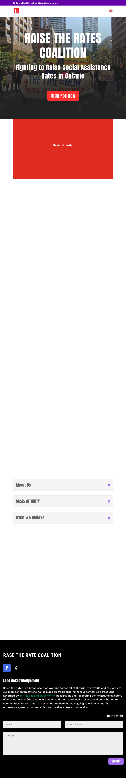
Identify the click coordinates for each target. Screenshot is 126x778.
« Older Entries (22, 636)
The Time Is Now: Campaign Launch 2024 (50, 615)
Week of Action (47, 621)
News (63, 158)
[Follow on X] (15, 668)
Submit (116, 761)
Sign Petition (63, 96)
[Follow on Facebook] (7, 668)
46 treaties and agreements (37, 695)
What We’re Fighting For (63, 125)
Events (33, 621)
